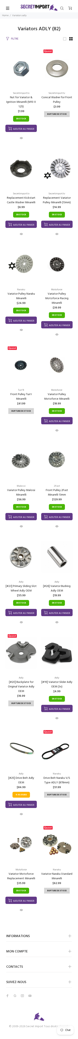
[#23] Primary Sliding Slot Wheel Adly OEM (21, 588)
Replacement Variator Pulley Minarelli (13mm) (57, 200)
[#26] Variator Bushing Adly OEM (57, 588)
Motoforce (56, 290)
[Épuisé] (57, 68)
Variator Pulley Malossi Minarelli (21, 492)
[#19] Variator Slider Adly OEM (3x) (56, 684)
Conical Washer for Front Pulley (56, 99)
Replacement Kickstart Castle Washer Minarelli (21, 200)
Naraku (21, 290)
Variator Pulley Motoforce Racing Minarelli (56, 298)
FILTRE (14, 39)
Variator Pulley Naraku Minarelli (21, 296)
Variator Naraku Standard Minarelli (56, 876)
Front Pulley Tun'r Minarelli (21, 396)
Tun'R (21, 390)
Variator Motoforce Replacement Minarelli (21, 876)
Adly (21, 582)
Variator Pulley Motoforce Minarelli (56, 396)
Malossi (21, 486)
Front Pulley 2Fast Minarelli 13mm (57, 492)
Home (5, 15)
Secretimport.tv (21, 93)
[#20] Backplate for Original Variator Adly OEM (21, 687)
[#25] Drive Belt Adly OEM (21, 780)
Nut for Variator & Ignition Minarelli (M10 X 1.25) (21, 102)
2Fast (57, 486)
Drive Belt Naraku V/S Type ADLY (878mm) (56, 780)
